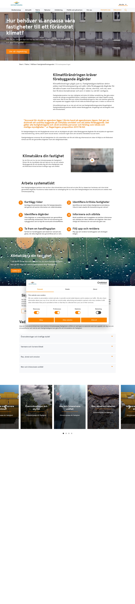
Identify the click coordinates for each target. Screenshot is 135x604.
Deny (41, 320)
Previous (5, 407)
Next (129, 407)
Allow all (94, 320)
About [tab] (95, 289)
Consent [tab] (40, 289)
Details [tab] (67, 289)
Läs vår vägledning (18, 51)
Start (21, 64)
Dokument (117, 10)
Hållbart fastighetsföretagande (42, 64)
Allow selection (67, 320)
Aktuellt (28, 10)
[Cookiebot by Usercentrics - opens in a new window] (99, 283)
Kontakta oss (105, 10)
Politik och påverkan (74, 10)
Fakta (38, 10)
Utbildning (59, 10)
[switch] (57, 312)
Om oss (89, 10)
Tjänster (47, 10)
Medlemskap (16, 10)
